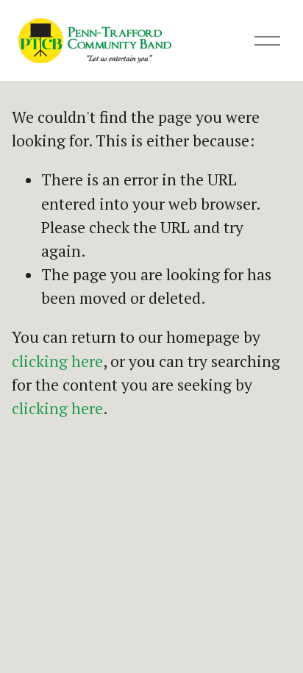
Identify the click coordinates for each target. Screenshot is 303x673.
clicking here (57, 361)
